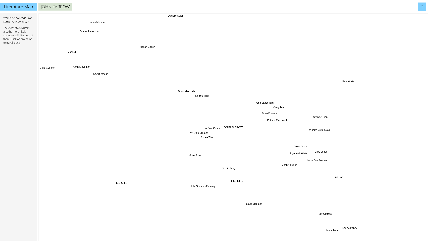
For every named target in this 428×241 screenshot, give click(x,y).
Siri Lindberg (231, 168)
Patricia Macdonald (279, 119)
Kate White (349, 81)
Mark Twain (315, 236)
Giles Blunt (195, 155)
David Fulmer (301, 145)
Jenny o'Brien (293, 163)
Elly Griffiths (325, 213)
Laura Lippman (256, 203)
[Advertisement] (18, 98)
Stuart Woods (100, 74)
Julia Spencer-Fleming (203, 186)
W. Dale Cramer (199, 132)
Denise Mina (200, 97)
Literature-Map (18, 7)
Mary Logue (321, 151)
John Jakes (238, 181)
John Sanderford (265, 102)
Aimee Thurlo (207, 136)
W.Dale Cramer (213, 126)
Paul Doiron (122, 183)
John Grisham (95, 23)
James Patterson (89, 31)
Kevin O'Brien (321, 116)
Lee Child (71, 52)
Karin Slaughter (81, 67)
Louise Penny (351, 225)
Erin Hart (339, 176)
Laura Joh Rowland (318, 159)
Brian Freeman (270, 112)
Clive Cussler (47, 67)
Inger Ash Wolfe (299, 152)
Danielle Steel (175, 15)
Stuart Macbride (182, 94)
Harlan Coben (147, 46)
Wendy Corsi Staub (320, 128)
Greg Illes (279, 106)
